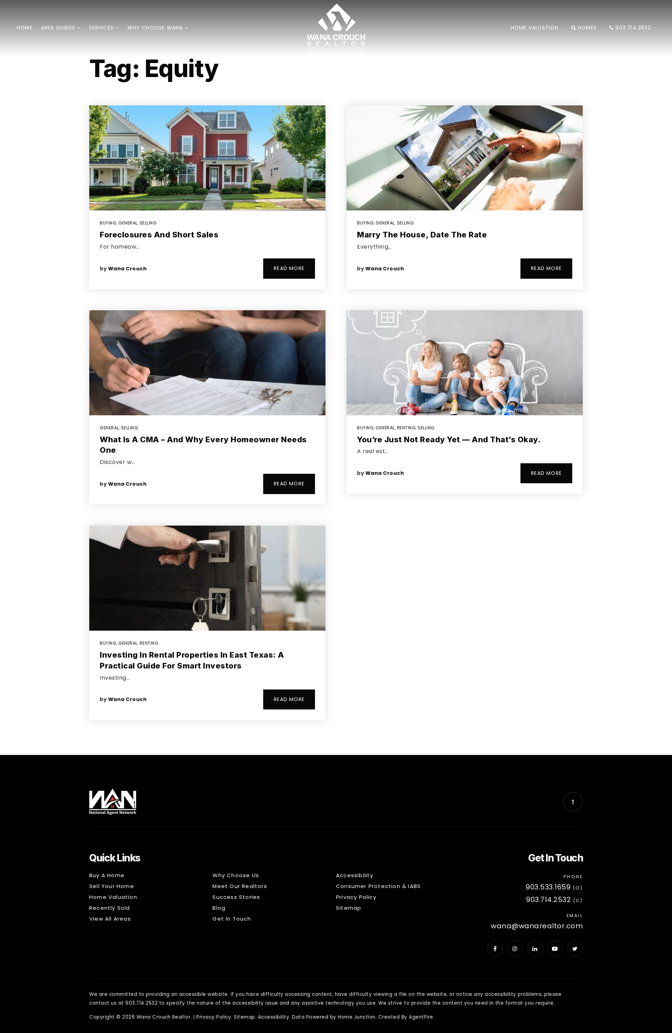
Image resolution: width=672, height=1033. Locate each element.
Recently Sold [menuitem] (109, 907)
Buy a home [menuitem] (107, 875)
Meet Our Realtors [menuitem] (239, 886)
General (128, 223)
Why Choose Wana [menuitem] (155, 27)
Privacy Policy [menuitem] (356, 897)
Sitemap (244, 1017)
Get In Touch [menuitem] (231, 918)
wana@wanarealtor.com (537, 926)
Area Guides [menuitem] (59, 27)
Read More (289, 268)
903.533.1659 (548, 887)
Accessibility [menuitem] (354, 875)
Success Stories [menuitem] (236, 897)
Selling (148, 223)
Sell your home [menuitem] (111, 886)
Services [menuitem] (102, 27)
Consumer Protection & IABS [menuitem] (378, 886)
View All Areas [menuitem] (110, 918)
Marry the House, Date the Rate (422, 234)
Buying (108, 223)
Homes (586, 27)
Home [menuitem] (25, 27)
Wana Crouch (127, 268)
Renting (149, 643)
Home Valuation (535, 27)
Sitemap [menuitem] (348, 907)
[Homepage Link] (336, 29)
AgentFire (421, 1017)
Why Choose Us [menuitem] (235, 875)
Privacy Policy (213, 1017)
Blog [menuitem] (218, 907)
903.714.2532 (632, 27)
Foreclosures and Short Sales (159, 234)
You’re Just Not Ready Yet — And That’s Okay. (449, 439)
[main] (336, 377)
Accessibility (273, 1017)
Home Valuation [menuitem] (113, 897)
